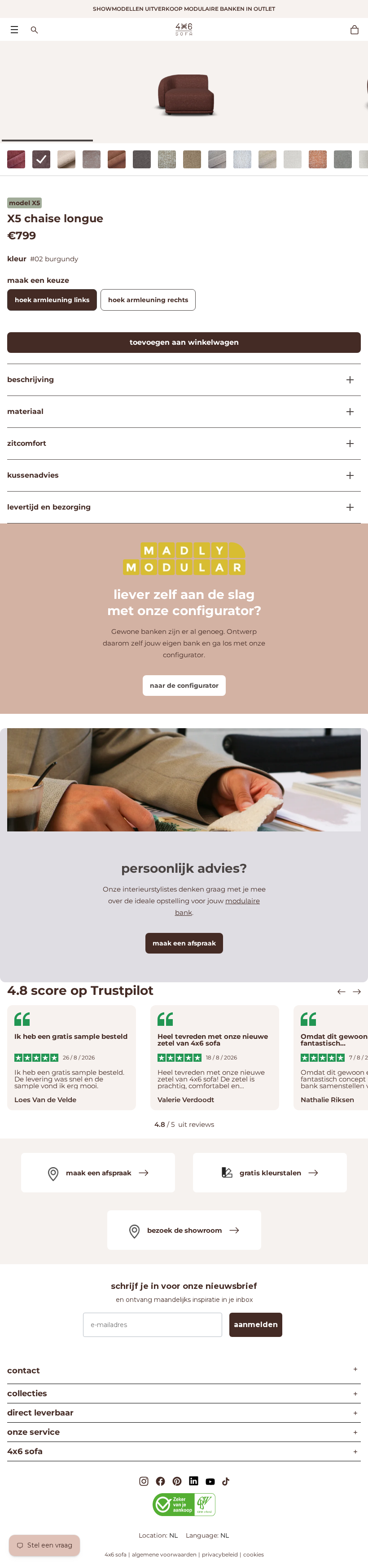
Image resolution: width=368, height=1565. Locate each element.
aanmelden (256, 1324)
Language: (203, 1535)
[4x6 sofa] (183, 28)
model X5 (24, 203)
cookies (253, 1554)
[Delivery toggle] (346, 507)
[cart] (359, 29)
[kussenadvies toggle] (346, 475)
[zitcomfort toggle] (346, 443)
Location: (154, 1535)
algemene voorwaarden (164, 1554)
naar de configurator (184, 685)
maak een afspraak (184, 943)
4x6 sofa (116, 1554)
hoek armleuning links (52, 300)
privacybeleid (220, 1554)
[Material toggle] (346, 411)
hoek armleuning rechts (148, 300)
